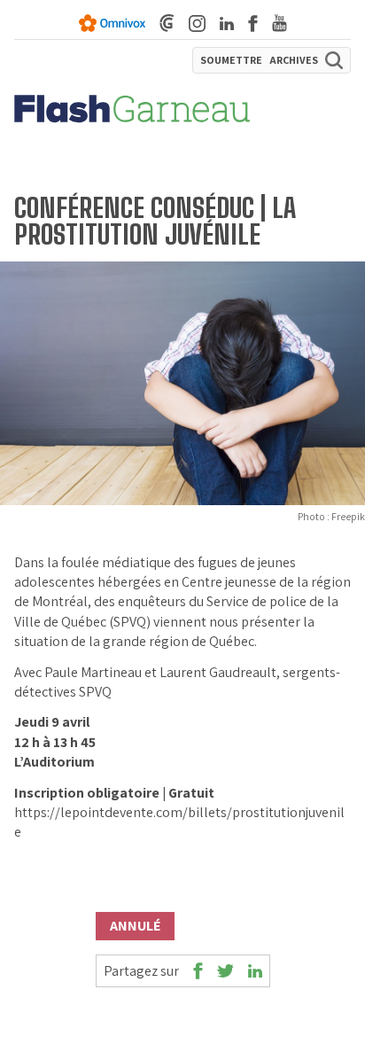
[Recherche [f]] (334, 60)
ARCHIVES (293, 60)
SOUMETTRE (231, 60)
